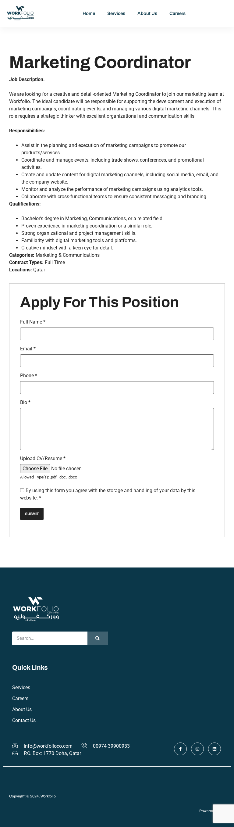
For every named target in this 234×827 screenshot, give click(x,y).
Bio (25, 402)
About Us (147, 13)
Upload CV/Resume (43, 458)
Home (89, 13)
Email (28, 348)
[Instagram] (197, 749)
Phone (28, 375)
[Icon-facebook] (180, 749)
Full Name (32, 322)
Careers (177, 13)
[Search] (97, 638)
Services (116, 13)
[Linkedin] (214, 749)
